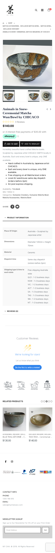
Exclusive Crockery (21, 195)
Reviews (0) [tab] (12, 311)
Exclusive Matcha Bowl (39, 195)
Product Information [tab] (18, 218)
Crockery (16, 434)
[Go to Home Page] (4, 23)
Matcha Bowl (26, 197)
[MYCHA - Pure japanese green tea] (10, 10)
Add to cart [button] (21, 412)
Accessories (7, 434)
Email (17, 207)
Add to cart (12, 143)
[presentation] (3, 65)
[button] (42, 401)
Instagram (12, 461)
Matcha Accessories (11, 197)
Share (5, 207)
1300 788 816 (8, 499)
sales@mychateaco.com (13, 505)
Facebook (12, 207)
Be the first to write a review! (27, 367)
